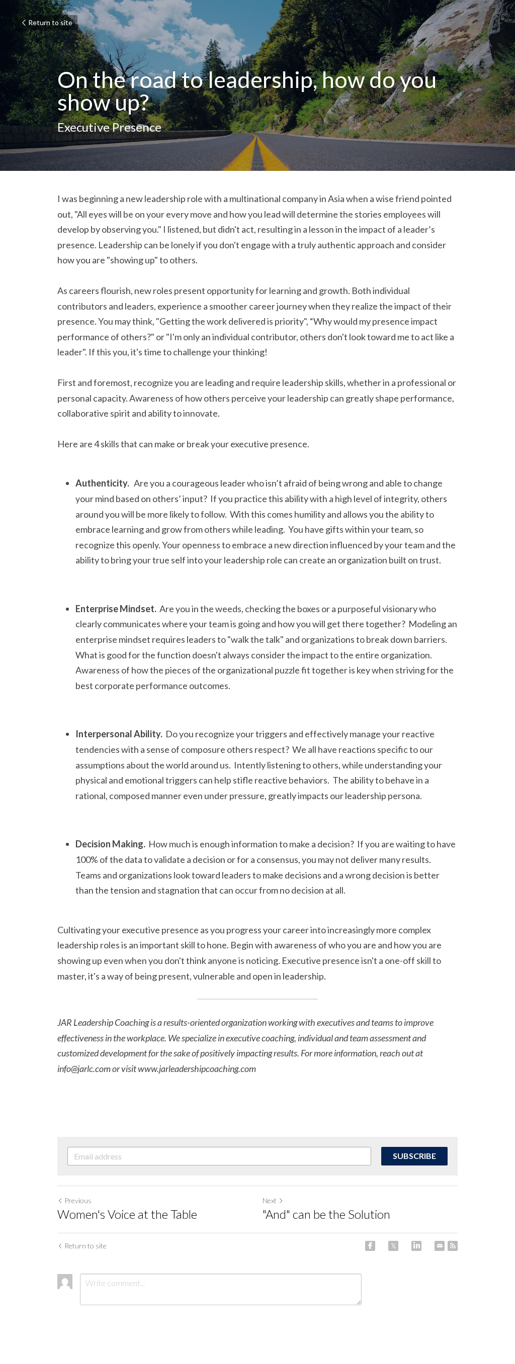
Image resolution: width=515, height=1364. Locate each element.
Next (270, 1200)
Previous (78, 1200)
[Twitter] (393, 1246)
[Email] (440, 1246)
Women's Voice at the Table (127, 1214)
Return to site (50, 22)
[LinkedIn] (416, 1246)
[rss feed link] (453, 1246)
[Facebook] (370, 1246)
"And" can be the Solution (326, 1214)
